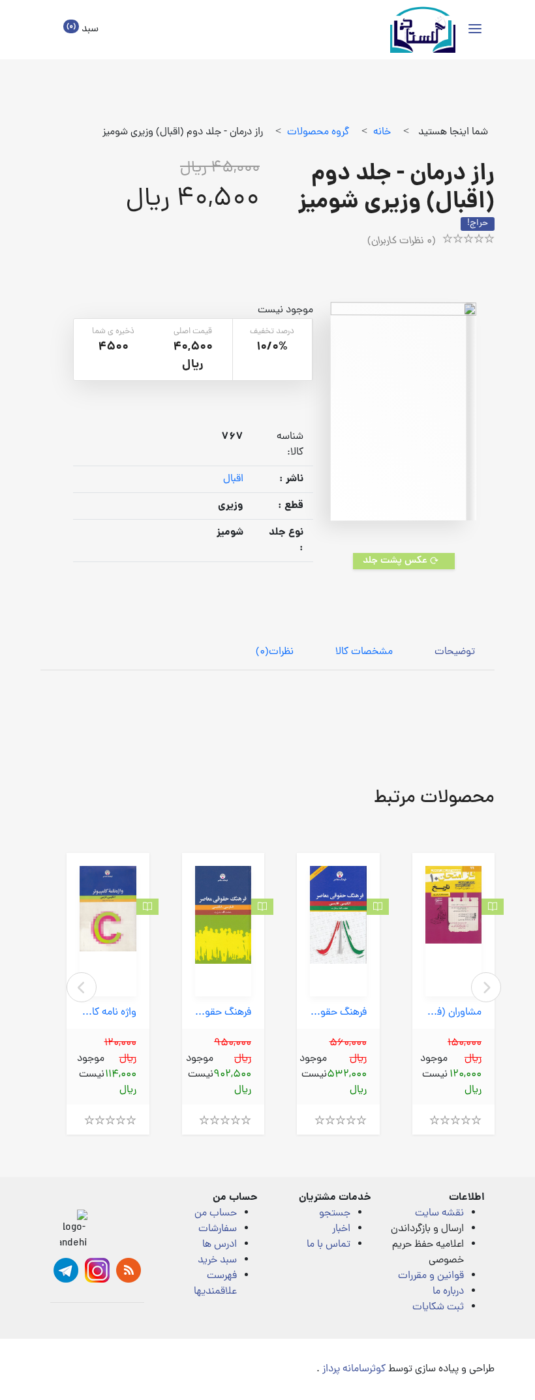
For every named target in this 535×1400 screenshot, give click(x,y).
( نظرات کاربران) (401, 241)
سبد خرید (217, 1260)
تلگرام (66, 1270)
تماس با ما (328, 1245)
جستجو (334, 1213)
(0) (275, 652)
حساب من (215, 1213)
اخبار (341, 1229)
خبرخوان (128, 1270)
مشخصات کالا (364, 652)
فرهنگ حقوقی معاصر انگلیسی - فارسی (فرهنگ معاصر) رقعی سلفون (338, 1013)
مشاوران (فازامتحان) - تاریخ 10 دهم (453, 1013)
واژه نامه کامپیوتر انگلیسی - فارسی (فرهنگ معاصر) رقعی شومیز (108, 1013)
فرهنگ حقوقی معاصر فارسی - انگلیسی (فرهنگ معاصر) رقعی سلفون (223, 1013)
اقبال (233, 479)
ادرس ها (219, 1245)
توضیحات (455, 652)
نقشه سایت (439, 1213)
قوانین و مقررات (431, 1276)
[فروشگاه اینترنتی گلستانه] (422, 30)
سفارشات (217, 1229)
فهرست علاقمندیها (215, 1284)
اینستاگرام (97, 1270)
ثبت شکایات (438, 1307)
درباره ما (448, 1292)
